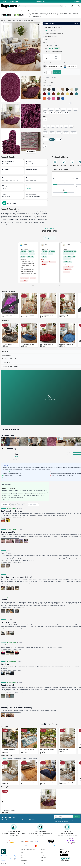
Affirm (22, 857)
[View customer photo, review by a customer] (5, 441)
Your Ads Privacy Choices (7, 859)
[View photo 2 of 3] (8, 633)
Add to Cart (57, 72)
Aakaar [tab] (25, 758)
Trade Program (24, 860)
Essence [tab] (10, 758)
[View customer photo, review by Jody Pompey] (51, 441)
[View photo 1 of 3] (3, 633)
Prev (42, 724)
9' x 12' (59, 112)
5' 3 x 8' (63, 109)
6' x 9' (69, 109)
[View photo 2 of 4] (8, 588)
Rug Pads (46, 10)
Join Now (76, 816)
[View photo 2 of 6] (8, 541)
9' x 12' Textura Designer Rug (66, 782)
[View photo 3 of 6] (12, 541)
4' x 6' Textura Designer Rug (27, 782)
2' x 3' (45, 109)
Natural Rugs (26, 10)
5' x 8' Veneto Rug (63, 315)
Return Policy (43, 857)
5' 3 (53, 126)
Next (57, 724)
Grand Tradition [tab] (33, 758)
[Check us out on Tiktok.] (66, 852)
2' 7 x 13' (58, 132)
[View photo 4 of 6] (17, 541)
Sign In (68, 6)
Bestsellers (23, 859)
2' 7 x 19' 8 (73, 132)
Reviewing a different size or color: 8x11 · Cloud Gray (11, 584)
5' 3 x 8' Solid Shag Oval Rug (8, 810)
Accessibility (42, 859)
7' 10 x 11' (53, 112)
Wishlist (75, 6)
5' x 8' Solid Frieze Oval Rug (27, 344)
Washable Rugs (18, 10)
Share (55, 77)
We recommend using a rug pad (58, 62)
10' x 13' (66, 112)
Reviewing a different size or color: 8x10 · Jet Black (11, 670)
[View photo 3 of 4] (12, 588)
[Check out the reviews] (65, 859)
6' (57, 126)
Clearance (77, 10)
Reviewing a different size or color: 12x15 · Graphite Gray (12, 607)
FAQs (41, 852)
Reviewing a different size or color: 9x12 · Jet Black (11, 649)
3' (44, 126)
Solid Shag (24, 20)
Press (41, 860)
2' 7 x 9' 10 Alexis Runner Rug (27, 315)
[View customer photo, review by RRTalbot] (60, 441)
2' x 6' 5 (45, 132)
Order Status (77, 1)
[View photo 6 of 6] (26, 541)
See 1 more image (31, 151)
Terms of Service (65, 821)
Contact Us (42, 849)
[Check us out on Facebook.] (61, 852)
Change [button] (51, 82)
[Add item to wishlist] (36, 295)
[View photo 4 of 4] (17, 588)
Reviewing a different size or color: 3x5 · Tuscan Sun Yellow (13, 517)
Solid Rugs (18, 20)
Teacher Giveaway (24, 863)
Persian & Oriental (10, 10)
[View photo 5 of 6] (21, 541)
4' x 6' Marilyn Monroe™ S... (8, 344)
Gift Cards (23, 850)
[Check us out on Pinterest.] (68, 852)
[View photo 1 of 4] (3, 588)
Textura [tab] (4, 758)
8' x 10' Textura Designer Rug (8, 782)
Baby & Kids (40, 10)
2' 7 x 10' (52, 132)
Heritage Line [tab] (17, 758)
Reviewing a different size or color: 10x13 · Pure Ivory (12, 497)
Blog (22, 852)
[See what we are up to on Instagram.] (63, 852)
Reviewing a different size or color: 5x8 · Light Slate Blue (12, 692)
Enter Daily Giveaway (25, 862)
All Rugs (3, 10)
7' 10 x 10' (46, 112)
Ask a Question (47, 77)
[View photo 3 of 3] (12, 633)
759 (53, 724)
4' (48, 126)
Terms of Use (4, 856)
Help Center (42, 854)
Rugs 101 (42, 855)
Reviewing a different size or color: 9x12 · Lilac (10, 538)
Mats (50, 10)
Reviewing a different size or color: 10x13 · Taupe (11, 712)
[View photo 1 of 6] (3, 541)
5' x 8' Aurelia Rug (63, 749)
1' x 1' (45, 119)
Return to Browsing (5, 20)
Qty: (45, 72)
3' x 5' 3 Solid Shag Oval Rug (46, 344)
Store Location (24, 854)
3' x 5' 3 (51, 109)
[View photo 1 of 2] (3, 520)
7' (61, 126)
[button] (38, 24)
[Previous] (2, 306)
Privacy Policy (57, 821)
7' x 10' (75, 109)
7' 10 (66, 126)
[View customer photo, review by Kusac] (14, 441)
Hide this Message (37, 16)
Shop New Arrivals (40, 1)
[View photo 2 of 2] (8, 520)
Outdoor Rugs (33, 10)
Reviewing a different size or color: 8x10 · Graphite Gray (12, 562)
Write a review (57, 30)
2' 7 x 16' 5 (66, 132)
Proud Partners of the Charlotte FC (28, 849)
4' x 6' (57, 109)
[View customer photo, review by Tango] (23, 441)
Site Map (22, 855)
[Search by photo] (20, 5)
